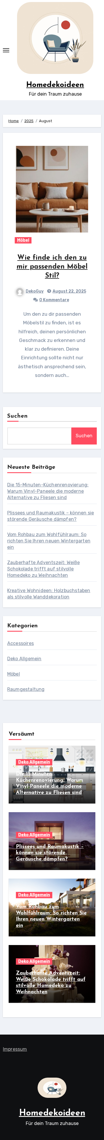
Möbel (23, 240)
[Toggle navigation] (6, 50)
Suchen (17, 416)
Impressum (15, 1049)
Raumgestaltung (26, 689)
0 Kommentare (54, 299)
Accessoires (20, 643)
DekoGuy (35, 291)
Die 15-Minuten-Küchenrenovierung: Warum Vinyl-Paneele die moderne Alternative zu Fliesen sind (48, 491)
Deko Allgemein (24, 658)
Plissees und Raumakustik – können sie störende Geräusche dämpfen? (50, 853)
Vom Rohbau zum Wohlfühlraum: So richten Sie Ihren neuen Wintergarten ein (48, 541)
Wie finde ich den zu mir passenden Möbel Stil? (52, 266)
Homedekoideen (55, 85)
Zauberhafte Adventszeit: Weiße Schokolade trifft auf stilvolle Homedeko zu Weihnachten (43, 569)
